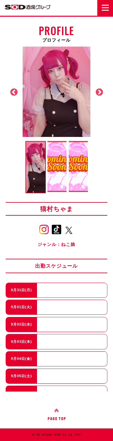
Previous (14, 92)
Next (99, 92)
